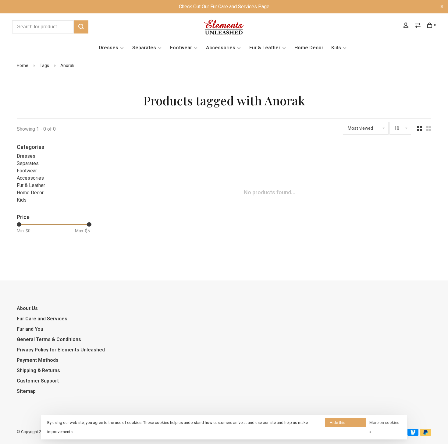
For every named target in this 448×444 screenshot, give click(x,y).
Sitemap (26, 391)
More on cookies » (384, 427)
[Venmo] (413, 434)
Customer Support (38, 381)
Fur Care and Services (42, 319)
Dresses (108, 48)
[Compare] (418, 26)
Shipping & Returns (38, 370)
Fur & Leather (264, 48)
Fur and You (30, 329)
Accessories (220, 48)
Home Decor (308, 48)
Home (22, 65)
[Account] (406, 26)
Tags (44, 65)
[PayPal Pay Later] (425, 434)
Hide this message (338, 423)
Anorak (67, 65)
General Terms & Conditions (49, 339)
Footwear (181, 48)
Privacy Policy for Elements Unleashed (61, 350)
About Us (27, 308)
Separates (144, 48)
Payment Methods (38, 360)
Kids (336, 48)
